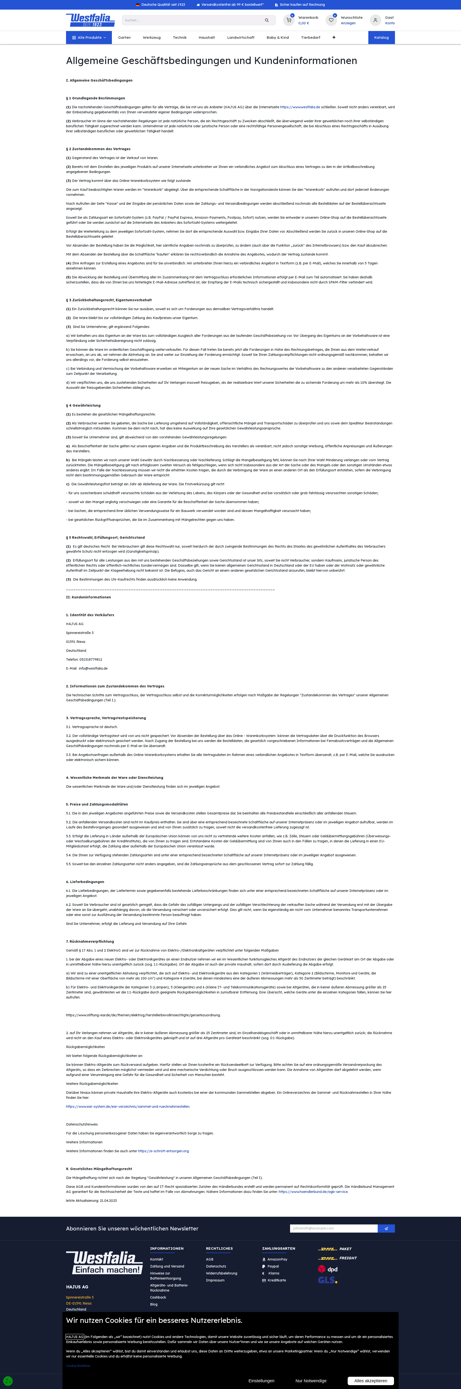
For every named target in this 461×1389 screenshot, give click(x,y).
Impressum (215, 1280)
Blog (154, 1304)
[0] (289, 19)
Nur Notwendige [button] (311, 1380)
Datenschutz (216, 1266)
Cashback (158, 1297)
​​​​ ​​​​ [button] (386, 1228)
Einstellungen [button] (261, 1380)
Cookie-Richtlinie (78, 1366)
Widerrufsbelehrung (222, 1273)
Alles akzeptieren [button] (370, 1380)
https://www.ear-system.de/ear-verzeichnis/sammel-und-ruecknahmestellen (127, 1106)
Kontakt (156, 1259)
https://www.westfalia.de (300, 107)
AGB (209, 1259)
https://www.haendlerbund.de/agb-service (313, 1192)
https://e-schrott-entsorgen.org (163, 1151)
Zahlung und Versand (167, 1266)
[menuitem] (89, 37)
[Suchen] (267, 20)
